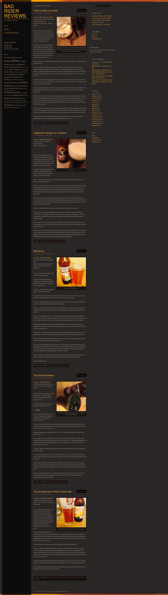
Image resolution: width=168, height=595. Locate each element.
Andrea (49, 13)
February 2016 (96, 96)
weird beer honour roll (19, 105)
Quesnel (22, 92)
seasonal (8, 98)
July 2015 (94, 102)
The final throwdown (44, 375)
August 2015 (95, 100)
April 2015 (95, 108)
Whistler (6, 107)
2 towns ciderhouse (11, 57)
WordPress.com (65, 591)
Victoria (8, 105)
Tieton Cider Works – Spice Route (101, 24)
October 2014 (96, 121)
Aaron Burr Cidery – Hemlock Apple (101, 18)
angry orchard (15, 64)
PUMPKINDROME (11, 92)
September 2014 (96, 123)
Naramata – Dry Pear (98, 22)
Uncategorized (96, 38)
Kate (93, 76)
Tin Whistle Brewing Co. (16, 102)
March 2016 (95, 93)
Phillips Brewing (16, 88)
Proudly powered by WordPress (42, 591)
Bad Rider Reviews (15, 11)
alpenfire (7, 64)
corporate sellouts (24, 69)
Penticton (7, 88)
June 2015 (95, 104)
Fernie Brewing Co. (17, 72)
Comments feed (96, 140)
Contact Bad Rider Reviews (11, 33)
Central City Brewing (15, 67)
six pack (23, 98)
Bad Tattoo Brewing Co (46, 17)
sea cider (25, 95)
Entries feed (95, 137)
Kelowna (21, 79)
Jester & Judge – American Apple (101, 20)
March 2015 (95, 110)
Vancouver (25, 102)
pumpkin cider (11, 90)
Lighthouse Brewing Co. (12, 83)
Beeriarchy (39, 251)
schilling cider (17, 95)
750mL (23, 61)
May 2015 (94, 106)
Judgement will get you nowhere (50, 132)
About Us (6, 29)
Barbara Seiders (96, 66)
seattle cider (17, 98)
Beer (41, 123)
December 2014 (96, 117)
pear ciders (22, 86)
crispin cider (8, 72)
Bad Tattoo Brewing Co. (56, 123)
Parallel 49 (14, 86)
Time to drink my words (46, 10)
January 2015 (95, 115)
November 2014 (96, 119)
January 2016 (95, 98)
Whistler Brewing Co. (14, 107)
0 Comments (81, 10)
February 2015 (96, 113)
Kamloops (16, 79)
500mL (7, 61)
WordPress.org (96, 142)
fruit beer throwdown (15, 74)
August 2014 (95, 125)
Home (6, 25)
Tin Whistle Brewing (45, 257)
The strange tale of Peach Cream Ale (53, 491)
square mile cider (8, 100)
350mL (21, 57)
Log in (93, 135)
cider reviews (14, 69)
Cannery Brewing (44, 382)
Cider (93, 36)
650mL (15, 60)
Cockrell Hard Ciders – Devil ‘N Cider (101, 16)
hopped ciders (8, 77)
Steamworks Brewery (18, 100)
